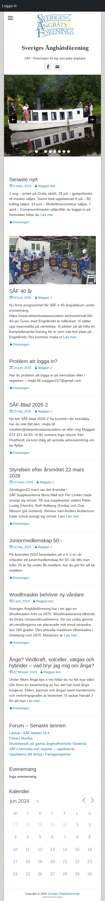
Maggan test (46, 200)
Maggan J (45, 312)
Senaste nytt (23, 194)
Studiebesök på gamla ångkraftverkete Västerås (48, 758)
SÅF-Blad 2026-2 (28, 419)
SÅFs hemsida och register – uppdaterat (41, 764)
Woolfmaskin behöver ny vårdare (46, 609)
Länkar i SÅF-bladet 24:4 (29, 748)
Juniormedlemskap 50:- (35, 555)
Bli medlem (52, 16)
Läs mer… (48, 229)
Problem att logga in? (33, 376)
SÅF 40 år (20, 306)
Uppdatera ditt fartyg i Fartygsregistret (40, 769)
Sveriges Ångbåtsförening (55, 48)
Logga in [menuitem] (9, 6)
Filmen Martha (21, 753)
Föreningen (21, 236)
